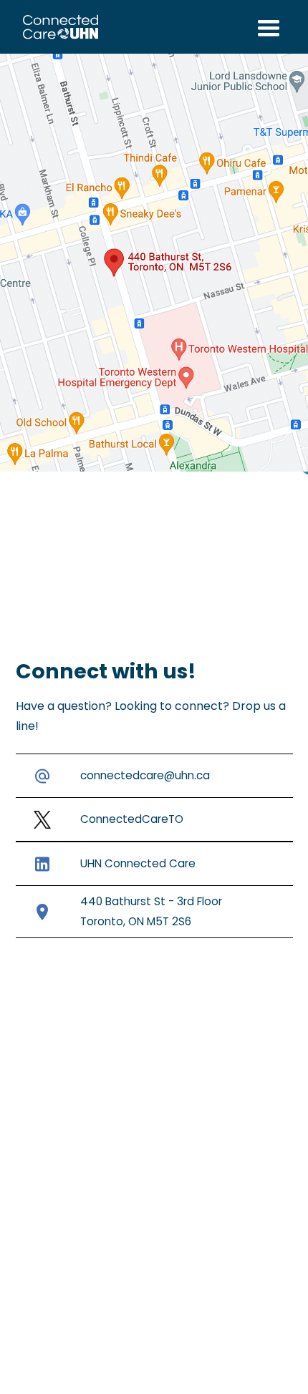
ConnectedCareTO (131, 819)
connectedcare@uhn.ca (145, 775)
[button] (268, 27)
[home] (57, 27)
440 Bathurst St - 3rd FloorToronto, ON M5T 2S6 (151, 911)
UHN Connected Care (138, 863)
